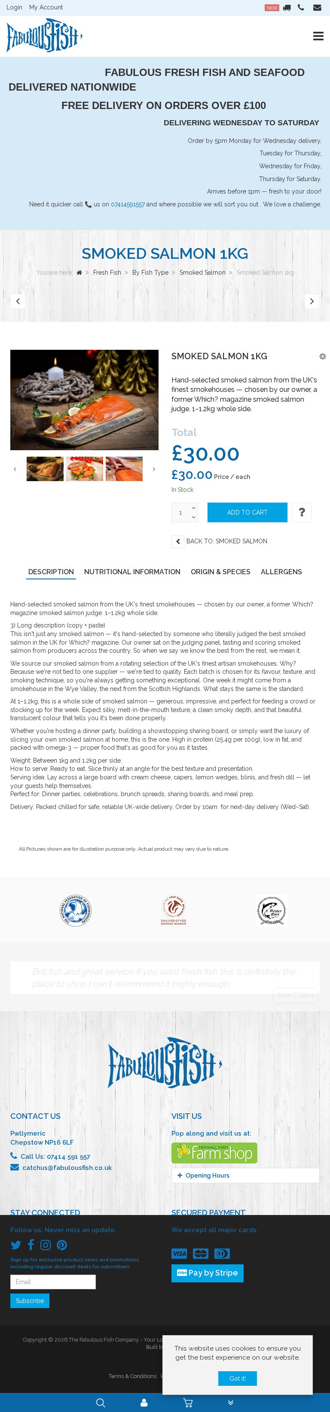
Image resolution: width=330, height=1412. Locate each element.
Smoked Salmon (203, 272)
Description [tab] (51, 572)
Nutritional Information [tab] (132, 572)
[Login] (144, 1403)
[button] (322, 356)
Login (14, 7)
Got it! (237, 1378)
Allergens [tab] (281, 572)
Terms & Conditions (132, 1376)
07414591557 (128, 204)
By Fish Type (150, 272)
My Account (46, 7)
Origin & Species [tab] (221, 572)
